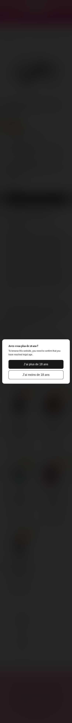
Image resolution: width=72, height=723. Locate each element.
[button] (35, 364)
